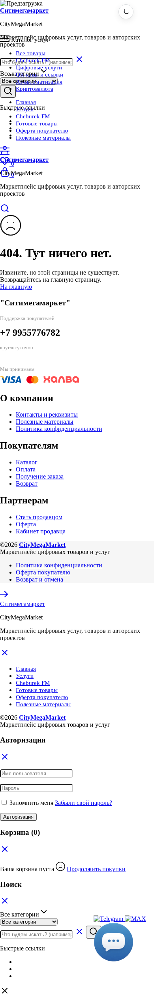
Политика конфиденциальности (59, 428)
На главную (16, 286)
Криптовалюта (34, 89)
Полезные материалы (43, 138)
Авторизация (18, 817)
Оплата (26, 469)
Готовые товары (37, 123)
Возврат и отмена (39, 579)
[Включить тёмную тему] (125, 11)
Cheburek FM (33, 60)
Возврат (27, 483)
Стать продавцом (39, 517)
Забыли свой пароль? (83, 802)
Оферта (26, 524)
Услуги (25, 109)
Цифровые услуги (39, 67)
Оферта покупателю (42, 130)
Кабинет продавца (41, 531)
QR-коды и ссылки (39, 74)
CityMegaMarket (42, 544)
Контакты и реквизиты (47, 414)
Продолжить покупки (96, 869)
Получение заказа (40, 476)
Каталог (27, 462)
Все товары (30, 53)
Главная (26, 102)
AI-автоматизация (39, 82)
